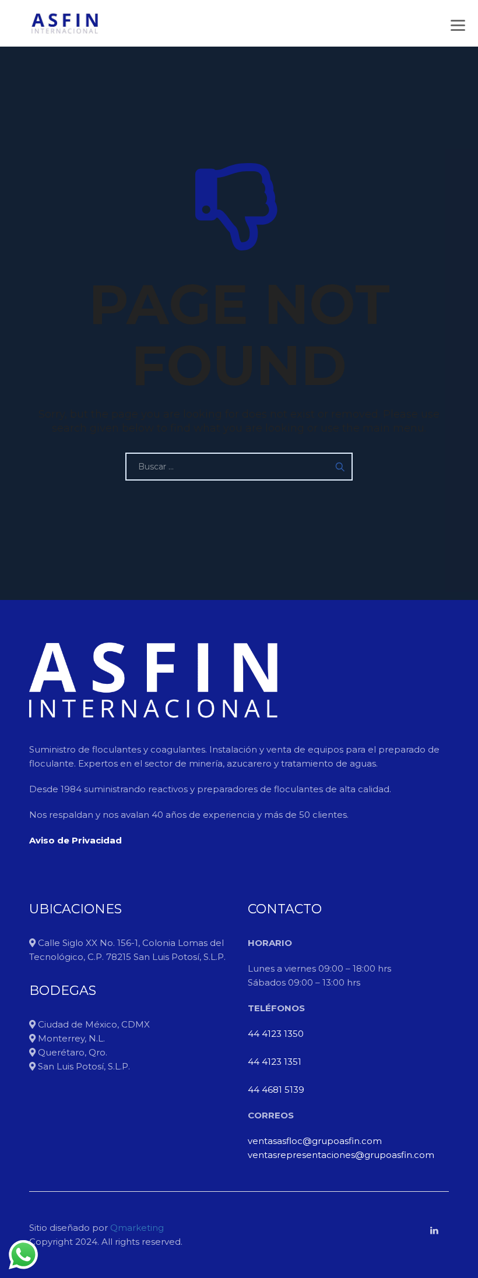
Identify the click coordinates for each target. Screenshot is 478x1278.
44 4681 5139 (276, 1089)
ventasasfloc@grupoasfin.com (315, 1140)
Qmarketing (136, 1227)
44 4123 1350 (276, 1033)
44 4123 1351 (274, 1061)
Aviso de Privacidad (75, 840)
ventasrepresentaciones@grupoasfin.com (341, 1154)
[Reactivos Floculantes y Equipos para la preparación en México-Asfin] (64, 23)
